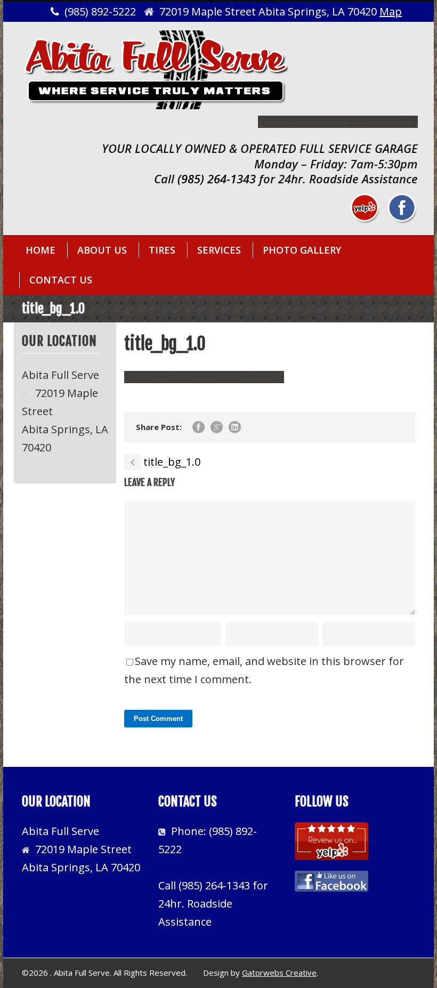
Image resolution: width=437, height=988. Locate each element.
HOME (40, 250)
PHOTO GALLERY (302, 250)
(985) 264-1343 (216, 179)
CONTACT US (60, 279)
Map (390, 11)
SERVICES (219, 250)
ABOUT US (102, 250)
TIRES (162, 250)
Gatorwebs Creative (279, 972)
